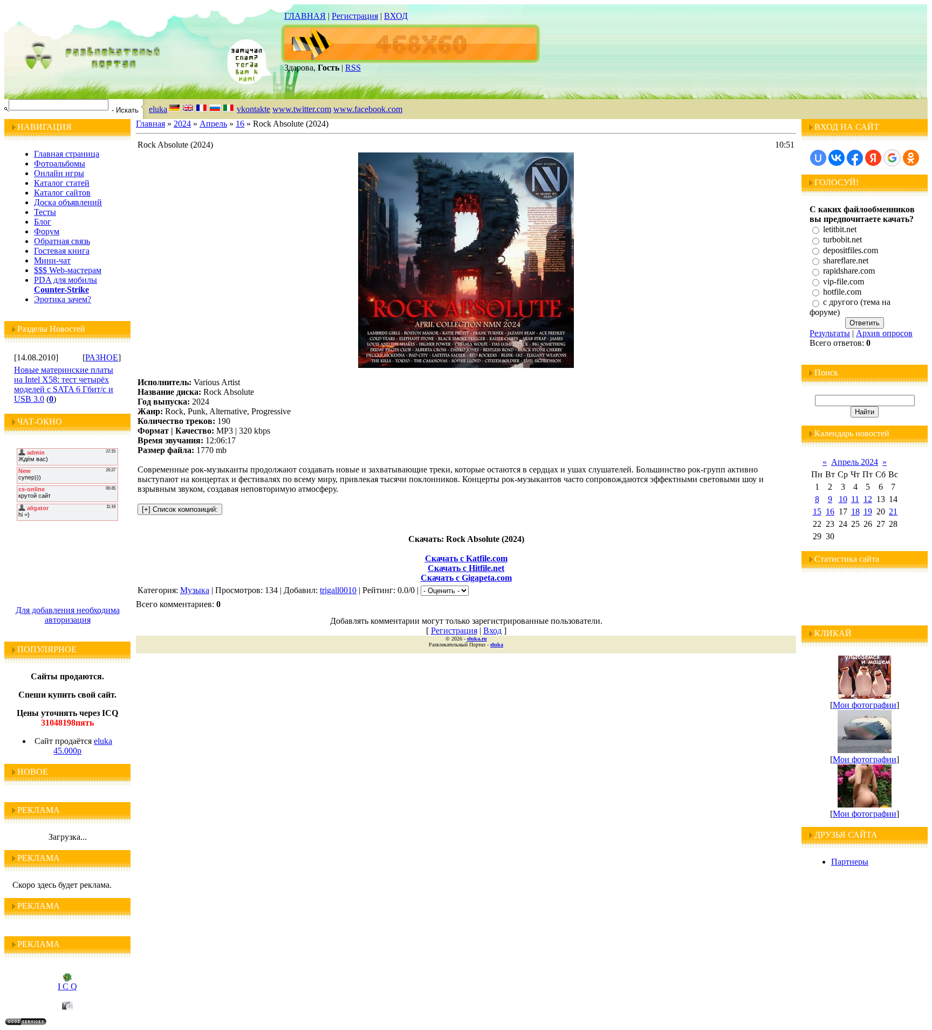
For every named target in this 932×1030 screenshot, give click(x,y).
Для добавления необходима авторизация (68, 615)
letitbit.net (839, 229)
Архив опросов (884, 333)
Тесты (45, 212)
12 (868, 499)
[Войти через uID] (818, 158)
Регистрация (355, 15)
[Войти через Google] (892, 157)
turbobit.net (842, 240)
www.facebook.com (367, 109)
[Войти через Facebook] (855, 158)
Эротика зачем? (62, 299)
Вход (492, 630)
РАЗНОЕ (101, 357)
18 (855, 511)
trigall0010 (338, 590)
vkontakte (253, 109)
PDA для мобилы (65, 279)
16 (240, 123)
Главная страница (66, 153)
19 (868, 511)
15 (817, 511)
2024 (182, 123)
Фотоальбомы (59, 163)
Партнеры (849, 861)
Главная (150, 123)
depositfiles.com (850, 250)
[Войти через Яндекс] (873, 158)
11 (855, 499)
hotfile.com (842, 291)
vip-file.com (843, 281)
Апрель (213, 123)
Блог (42, 221)
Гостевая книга (62, 250)
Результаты (830, 333)
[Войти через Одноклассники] (911, 158)
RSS (353, 67)
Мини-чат (52, 260)
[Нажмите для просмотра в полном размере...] (466, 365)
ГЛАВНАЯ (305, 15)
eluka (158, 109)
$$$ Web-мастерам (67, 270)
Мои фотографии (864, 704)
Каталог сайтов (62, 192)
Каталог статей (62, 182)
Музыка (194, 590)
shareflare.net (845, 260)
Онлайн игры (59, 173)
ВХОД (396, 15)
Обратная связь (62, 241)
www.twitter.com (301, 109)
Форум (46, 231)
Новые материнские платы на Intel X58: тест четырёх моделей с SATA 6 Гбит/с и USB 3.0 (63, 384)
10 (843, 499)
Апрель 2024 (854, 462)
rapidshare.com (849, 271)
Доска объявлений (68, 202)
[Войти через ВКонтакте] (836, 158)
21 (893, 511)
